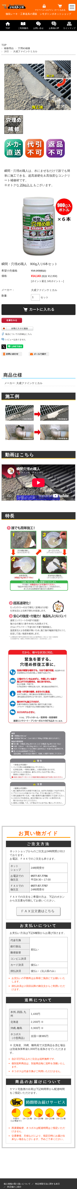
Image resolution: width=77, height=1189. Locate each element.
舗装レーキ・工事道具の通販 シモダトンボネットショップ (38, 13)
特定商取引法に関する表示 (47, 1184)
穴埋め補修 (24, 48)
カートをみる (59, 10)
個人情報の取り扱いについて (17, 1184)
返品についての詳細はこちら (18, 334)
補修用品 (9, 48)
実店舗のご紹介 (14, 1187)
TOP (8, 28)
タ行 (6, 51)
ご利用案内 (23, 28)
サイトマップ (69, 28)
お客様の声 (54, 28)
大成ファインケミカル (25, 51)
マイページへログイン (44, 10)
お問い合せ (38, 28)
